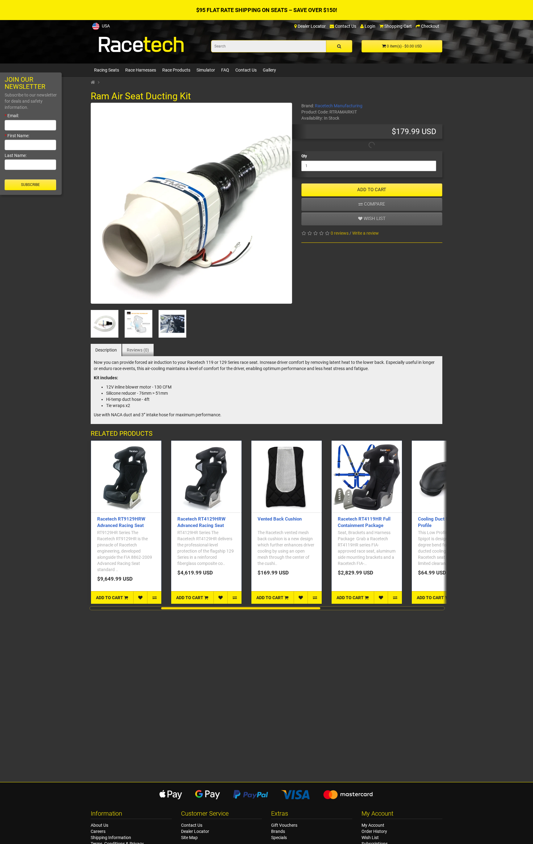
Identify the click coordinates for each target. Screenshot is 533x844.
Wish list (374, 218)
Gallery (269, 70)
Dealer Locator (195, 831)
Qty (304, 156)
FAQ (225, 70)
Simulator (205, 70)
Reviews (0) (138, 350)
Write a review (365, 233)
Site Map (189, 837)
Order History (374, 831)
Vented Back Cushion (280, 519)
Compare (374, 204)
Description (106, 350)
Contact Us (246, 70)
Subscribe (30, 185)
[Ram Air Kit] (191, 203)
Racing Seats (106, 70)
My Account (373, 825)
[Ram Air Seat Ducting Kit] (172, 324)
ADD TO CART (371, 189)
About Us (99, 825)
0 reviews (340, 233)
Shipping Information (111, 837)
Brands (278, 831)
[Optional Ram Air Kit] (104, 324)
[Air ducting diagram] (138, 324)
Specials (279, 837)
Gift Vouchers (284, 825)
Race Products (176, 70)
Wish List (370, 837)
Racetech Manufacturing (338, 105)
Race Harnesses (140, 70)
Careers (98, 831)
